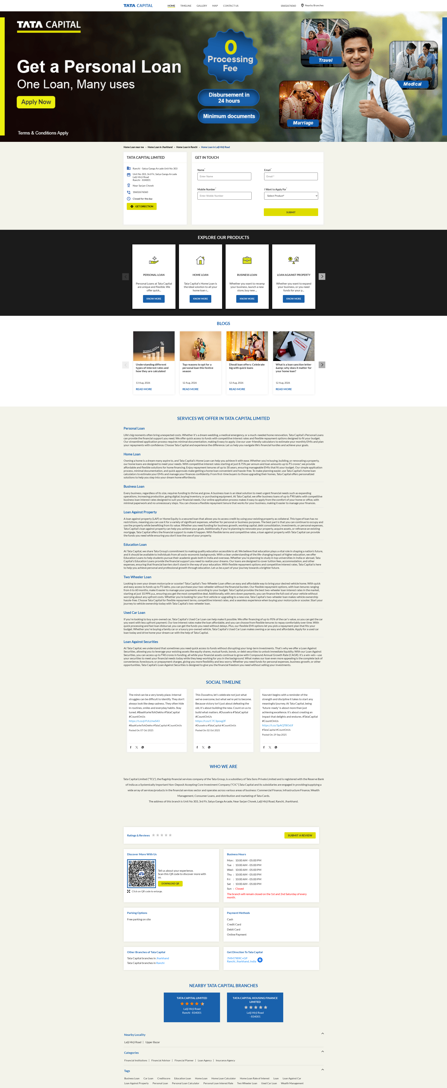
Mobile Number (206, 189)
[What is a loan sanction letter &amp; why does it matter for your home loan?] (293, 346)
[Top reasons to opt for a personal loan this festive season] (200, 346)
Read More (144, 389)
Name (201, 170)
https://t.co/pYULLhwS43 (144, 720)
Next (321, 276)
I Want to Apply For (275, 189)
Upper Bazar (152, 1042)
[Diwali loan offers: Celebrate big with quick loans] (247, 346)
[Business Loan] (247, 259)
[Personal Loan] (154, 259)
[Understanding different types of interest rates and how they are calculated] (154, 346)
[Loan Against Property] (294, 259)
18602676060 (140, 192)
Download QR (170, 883)
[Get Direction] (260, 961)
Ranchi (160, 962)
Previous (125, 276)
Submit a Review (300, 835)
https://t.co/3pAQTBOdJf (277, 725)
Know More (153, 298)
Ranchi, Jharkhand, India (241, 961)
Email (268, 170)
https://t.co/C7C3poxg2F (210, 720)
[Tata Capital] (138, 6)
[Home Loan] (200, 259)
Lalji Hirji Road (132, 1042)
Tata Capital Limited (192, 998)
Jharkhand (162, 958)
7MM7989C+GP (237, 958)
